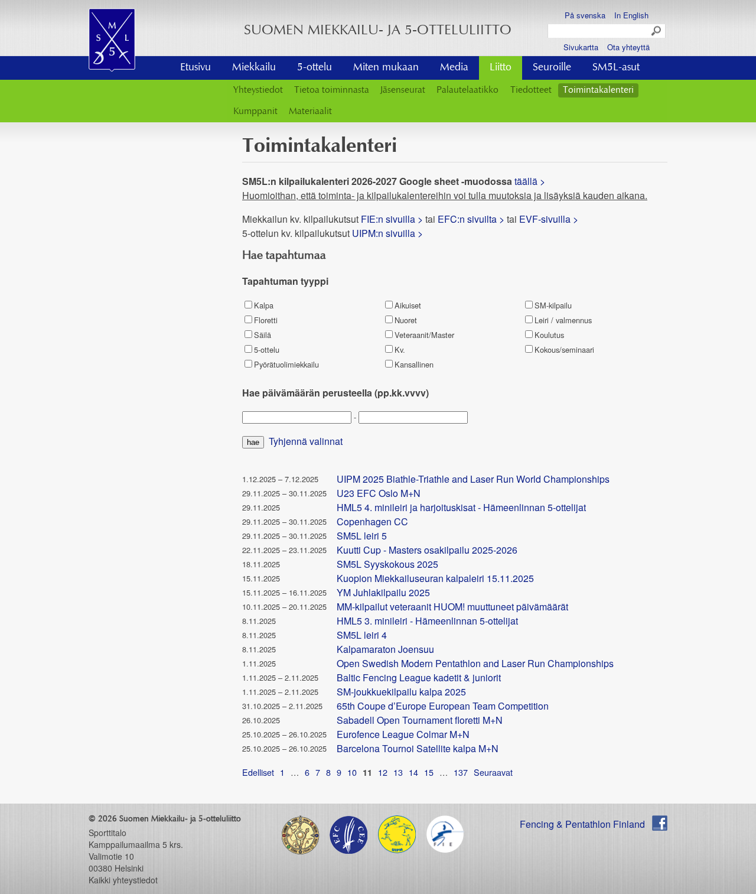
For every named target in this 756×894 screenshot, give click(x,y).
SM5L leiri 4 (362, 635)
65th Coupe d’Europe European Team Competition (443, 706)
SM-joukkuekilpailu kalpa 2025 (401, 691)
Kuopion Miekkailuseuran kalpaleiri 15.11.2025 (435, 578)
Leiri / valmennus (563, 320)
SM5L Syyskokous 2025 (387, 564)
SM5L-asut (616, 68)
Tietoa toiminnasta (331, 90)
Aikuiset (408, 305)
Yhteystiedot (258, 90)
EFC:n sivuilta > (471, 219)
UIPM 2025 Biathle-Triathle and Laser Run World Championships (473, 479)
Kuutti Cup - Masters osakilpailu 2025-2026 (427, 550)
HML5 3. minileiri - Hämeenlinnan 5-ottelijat (427, 621)
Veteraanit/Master (424, 334)
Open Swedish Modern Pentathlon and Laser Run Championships (475, 663)
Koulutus (549, 334)
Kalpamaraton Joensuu (385, 649)
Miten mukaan (386, 68)
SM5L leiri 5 (362, 535)
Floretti (266, 320)
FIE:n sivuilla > (392, 219)
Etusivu (195, 68)
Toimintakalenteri (598, 90)
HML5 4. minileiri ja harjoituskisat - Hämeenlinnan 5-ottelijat (461, 507)
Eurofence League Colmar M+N (403, 734)
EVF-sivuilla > (548, 219)
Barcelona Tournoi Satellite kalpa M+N (417, 748)
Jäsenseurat (402, 90)
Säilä (262, 334)
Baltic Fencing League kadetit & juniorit (419, 677)
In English (631, 15)
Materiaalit (310, 111)
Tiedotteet (531, 90)
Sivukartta (580, 47)
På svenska (585, 15)
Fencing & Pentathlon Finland (582, 824)
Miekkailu (254, 68)
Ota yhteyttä (628, 47)
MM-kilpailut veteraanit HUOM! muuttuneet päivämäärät (452, 606)
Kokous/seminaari (564, 349)
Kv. (400, 349)
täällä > (531, 181)
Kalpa (263, 305)
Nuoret (406, 320)
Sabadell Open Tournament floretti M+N (420, 720)
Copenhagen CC (372, 521)
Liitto (500, 68)
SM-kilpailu (553, 305)
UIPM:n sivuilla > (388, 233)
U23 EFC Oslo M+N (379, 493)
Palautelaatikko (467, 90)
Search (657, 31)
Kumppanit (255, 111)
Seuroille (552, 68)
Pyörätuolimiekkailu (286, 364)
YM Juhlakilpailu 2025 (383, 592)
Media (454, 68)
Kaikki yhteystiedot (123, 880)
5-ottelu (314, 68)
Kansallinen (414, 364)
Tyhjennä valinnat (306, 441)
